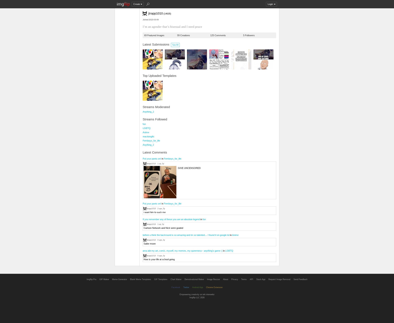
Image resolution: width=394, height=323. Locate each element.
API (251, 279)
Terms (244, 279)
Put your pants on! (152, 158)
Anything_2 (148, 111)
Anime (146, 132)
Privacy (234, 279)
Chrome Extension (214, 287)
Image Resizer (213, 279)
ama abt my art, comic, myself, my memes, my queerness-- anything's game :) (182, 250)
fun (144, 124)
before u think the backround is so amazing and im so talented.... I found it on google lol (186, 235)
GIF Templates (160, 279)
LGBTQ (147, 128)
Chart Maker (176, 279)
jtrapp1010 (151, 164)
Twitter (186, 287)
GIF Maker (104, 279)
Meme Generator (119, 279)
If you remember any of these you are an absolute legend (171, 219)
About (225, 279)
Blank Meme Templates (140, 279)
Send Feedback (300, 279)
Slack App (260, 279)
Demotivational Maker (194, 279)
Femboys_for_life (151, 140)
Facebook (175, 287)
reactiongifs (148, 136)
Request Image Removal (279, 279)
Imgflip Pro (91, 279)
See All (175, 45)
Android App (197, 287)
